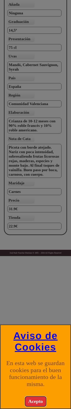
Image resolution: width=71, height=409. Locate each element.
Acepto (35, 401)
